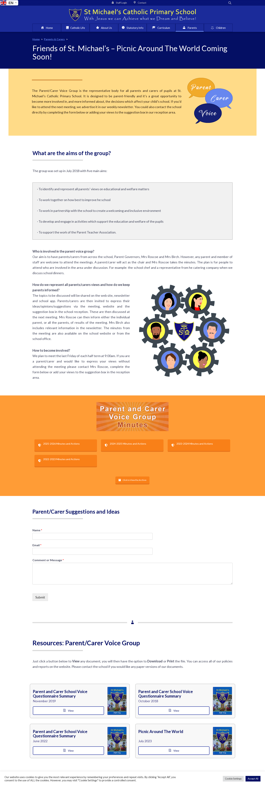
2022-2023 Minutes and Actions (61, 459)
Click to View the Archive (134, 480)
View (70, 710)
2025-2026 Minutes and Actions (61, 443)
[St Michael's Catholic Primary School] (132, 15)
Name (37, 530)
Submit (40, 597)
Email (36, 545)
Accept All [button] (253, 778)
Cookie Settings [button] (233, 778)
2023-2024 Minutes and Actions (194, 443)
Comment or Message (48, 560)
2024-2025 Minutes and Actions (128, 443)
